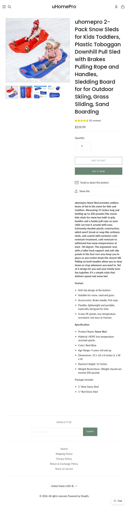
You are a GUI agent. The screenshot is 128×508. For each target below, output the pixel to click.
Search (64, 448)
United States (62, 486)
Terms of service (64, 468)
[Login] (116, 7)
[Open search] (9, 7)
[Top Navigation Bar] (4, 7)
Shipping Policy (64, 453)
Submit (90, 431)
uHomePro (64, 6)
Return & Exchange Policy (64, 463)
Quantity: (80, 138)
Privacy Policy (64, 458)
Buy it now (98, 171)
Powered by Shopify (78, 496)
